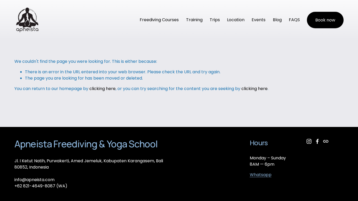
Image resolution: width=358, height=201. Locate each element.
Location (236, 20)
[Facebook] (317, 141)
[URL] (325, 141)
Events (258, 20)
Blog (277, 20)
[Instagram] (309, 141)
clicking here (102, 89)
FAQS (294, 20)
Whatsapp (261, 175)
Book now (325, 20)
